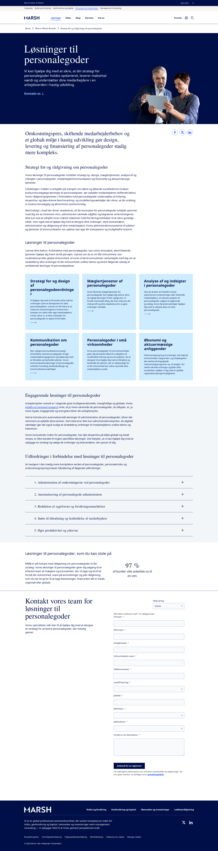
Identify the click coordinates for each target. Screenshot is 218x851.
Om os (101, 18)
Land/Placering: (121, 682)
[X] (184, 822)
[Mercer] (35, 18)
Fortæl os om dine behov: (126, 735)
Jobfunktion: (120, 721)
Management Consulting (110, 8)
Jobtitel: (117, 695)
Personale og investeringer (86, 8)
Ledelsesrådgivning (184, 809)
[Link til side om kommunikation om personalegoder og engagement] (52, 373)
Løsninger (56, 18)
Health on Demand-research (41, 407)
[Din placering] (186, 18)
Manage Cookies (134, 837)
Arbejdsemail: (120, 643)
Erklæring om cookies (115, 837)
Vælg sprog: (158, 600)
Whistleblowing (96, 837)
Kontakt (178, 18)
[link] (175, 132)
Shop (78, 18)
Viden (68, 18)
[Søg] (192, 18)
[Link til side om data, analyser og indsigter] (166, 314)
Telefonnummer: (122, 669)
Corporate (28, 8)
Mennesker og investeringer (155, 809)
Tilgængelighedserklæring (76, 837)
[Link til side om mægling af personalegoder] (109, 311)
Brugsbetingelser (31, 837)
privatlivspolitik (156, 774)
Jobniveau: (119, 708)
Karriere (89, 18)
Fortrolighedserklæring (52, 837)
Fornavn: (118, 616)
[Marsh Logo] (37, 810)
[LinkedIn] (191, 822)
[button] (193, 3)
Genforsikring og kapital (63, 8)
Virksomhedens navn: (124, 656)
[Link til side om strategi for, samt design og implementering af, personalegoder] (52, 322)
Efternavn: (119, 630)
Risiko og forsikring (43, 8)
